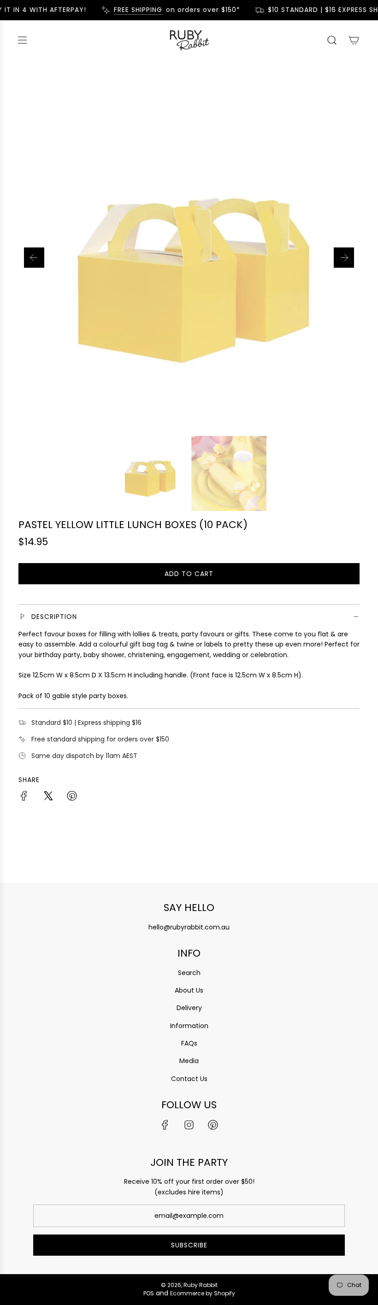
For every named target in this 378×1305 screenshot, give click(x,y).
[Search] (332, 40)
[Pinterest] (213, 1125)
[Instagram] (189, 1125)
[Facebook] (165, 1125)
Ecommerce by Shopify (202, 1293)
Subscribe (189, 1245)
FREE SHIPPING (132, 10)
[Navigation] (22, 40)
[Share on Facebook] (24, 797)
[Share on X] (48, 797)
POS (148, 1293)
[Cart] (354, 40)
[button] (34, 257)
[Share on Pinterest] (72, 797)
